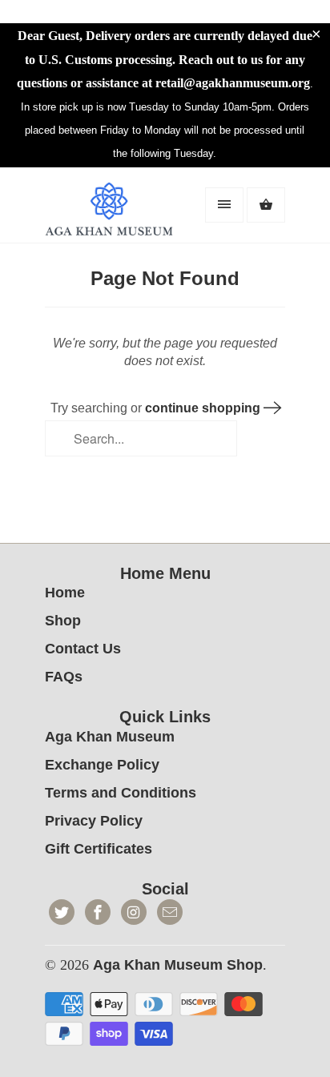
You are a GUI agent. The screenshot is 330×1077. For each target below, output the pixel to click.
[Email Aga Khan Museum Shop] (170, 912)
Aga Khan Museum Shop (178, 965)
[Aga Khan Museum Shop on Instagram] (134, 912)
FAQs (63, 677)
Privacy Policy (94, 821)
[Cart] (266, 205)
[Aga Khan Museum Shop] (109, 211)
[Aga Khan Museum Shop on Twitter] (61, 912)
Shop (63, 621)
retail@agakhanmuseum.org (232, 83)
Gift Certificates (98, 849)
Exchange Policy (102, 765)
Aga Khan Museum (110, 737)
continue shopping (204, 408)
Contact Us (83, 649)
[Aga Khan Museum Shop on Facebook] (98, 912)
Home (65, 593)
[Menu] (224, 205)
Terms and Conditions (120, 793)
